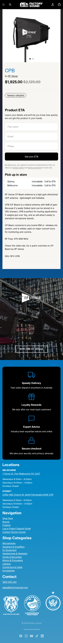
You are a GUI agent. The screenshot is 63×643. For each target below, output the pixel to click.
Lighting (6, 564)
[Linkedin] (42, 636)
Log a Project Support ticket (16, 528)
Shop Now (7, 518)
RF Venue (13, 76)
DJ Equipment (9, 550)
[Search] (10, 4)
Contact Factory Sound (14, 532)
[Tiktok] (37, 636)
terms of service (34, 167)
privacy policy (18, 167)
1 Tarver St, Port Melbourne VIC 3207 (21, 473)
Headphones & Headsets (14, 553)
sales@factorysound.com (15, 587)
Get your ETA (31, 156)
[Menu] (3, 4)
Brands (5, 521)
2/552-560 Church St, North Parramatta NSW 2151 (27, 494)
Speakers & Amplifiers (13, 546)
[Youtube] (31, 636)
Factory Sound (35, 623)
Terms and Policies (31, 629)
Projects (6, 525)
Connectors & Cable (12, 567)
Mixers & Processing (12, 560)
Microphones (8, 543)
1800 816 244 (9, 582)
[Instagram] (26, 636)
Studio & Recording (12, 557)
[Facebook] (21, 636)
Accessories (8, 570)
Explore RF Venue (31, 349)
